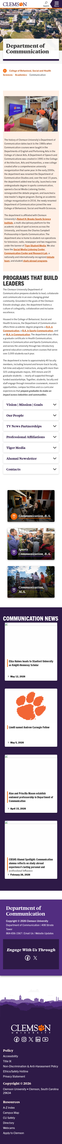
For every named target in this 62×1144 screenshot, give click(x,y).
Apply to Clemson (13, 1133)
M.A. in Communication (18, 334)
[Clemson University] (15, 5)
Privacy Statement (14, 1076)
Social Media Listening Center (29, 249)
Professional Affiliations (25, 437)
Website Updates (44, 933)
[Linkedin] (37, 1041)
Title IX (7, 1061)
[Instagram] (24, 1041)
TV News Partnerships (24, 426)
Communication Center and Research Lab (25, 253)
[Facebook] (27, 959)
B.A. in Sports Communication (37, 330)
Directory (8, 1123)
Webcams (9, 1128)
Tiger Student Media (35, 245)
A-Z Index (9, 1107)
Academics (21, 74)
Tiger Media (15, 447)
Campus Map (11, 1112)
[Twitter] (35, 959)
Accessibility (10, 1056)
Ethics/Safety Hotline (15, 1071)
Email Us (28, 933)
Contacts (13, 469)
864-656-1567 (14, 933)
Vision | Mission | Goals (24, 404)
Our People (15, 415)
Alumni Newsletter (21, 458)
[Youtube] (45, 1041)
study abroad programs (35, 260)
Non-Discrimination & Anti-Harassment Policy (30, 1066)
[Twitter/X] (31, 1041)
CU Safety (9, 1117)
